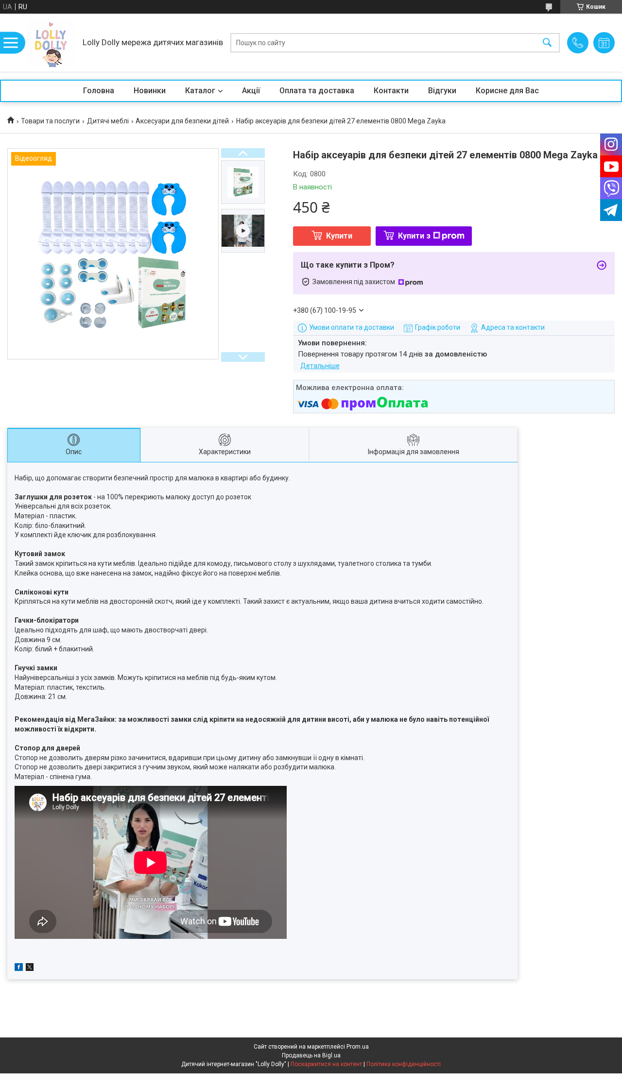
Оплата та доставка (316, 90)
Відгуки (442, 90)
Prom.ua (357, 1046)
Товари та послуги (50, 121)
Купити (339, 235)
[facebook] (19, 968)
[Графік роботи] (604, 42)
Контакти (391, 90)
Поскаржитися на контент (326, 1064)
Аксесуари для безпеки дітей (182, 121)
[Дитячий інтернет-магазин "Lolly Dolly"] (51, 42)
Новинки (150, 90)
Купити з (414, 235)
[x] (30, 968)
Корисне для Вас (507, 90)
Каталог (200, 90)
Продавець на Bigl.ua (311, 1055)
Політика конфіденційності (403, 1064)
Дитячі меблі (108, 121)
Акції (251, 90)
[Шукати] (547, 43)
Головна (98, 90)
